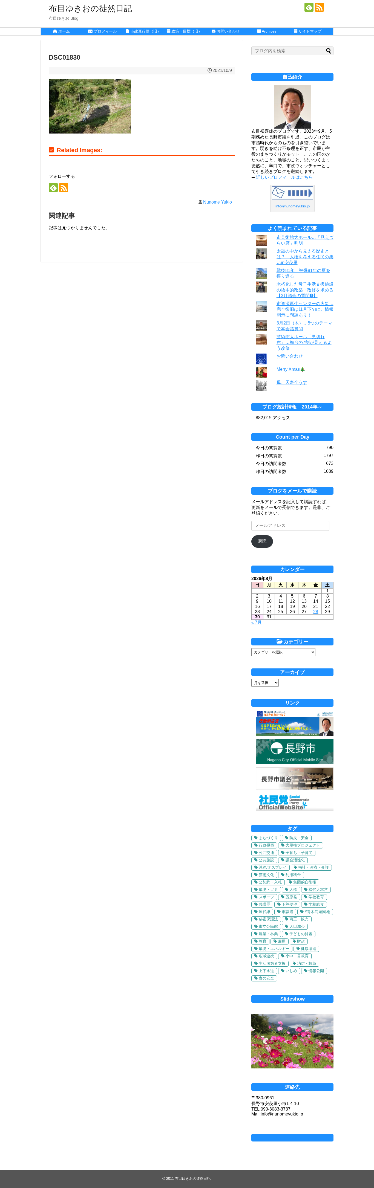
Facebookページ (292, 1137)
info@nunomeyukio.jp (292, 206)
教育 (262, 941)
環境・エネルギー (274, 948)
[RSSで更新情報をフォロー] (319, 7)
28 (315, 611)
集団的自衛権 (304, 882)
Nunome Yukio (217, 202)
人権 (293, 889)
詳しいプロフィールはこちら (284, 177)
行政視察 (266, 845)
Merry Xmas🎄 (291, 369)
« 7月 (256, 622)
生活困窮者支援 (272, 963)
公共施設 (266, 860)
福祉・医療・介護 (313, 867)
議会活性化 (295, 860)
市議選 (287, 911)
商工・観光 (299, 919)
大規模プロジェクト (303, 845)
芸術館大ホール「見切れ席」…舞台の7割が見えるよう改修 (304, 342)
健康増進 (308, 948)
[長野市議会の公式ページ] (294, 788)
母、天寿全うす (292, 382)
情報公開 (316, 971)
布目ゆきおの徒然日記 (90, 8)
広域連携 (266, 956)
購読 (262, 541)
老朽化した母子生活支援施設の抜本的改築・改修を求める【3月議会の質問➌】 (305, 290)
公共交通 (266, 852)
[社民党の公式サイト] (294, 809)
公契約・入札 (270, 882)
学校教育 (316, 897)
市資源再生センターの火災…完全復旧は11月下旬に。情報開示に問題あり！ (305, 309)
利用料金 (293, 875)
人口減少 (297, 926)
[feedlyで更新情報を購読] (308, 7)
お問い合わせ (290, 356)
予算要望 (289, 904)
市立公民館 (268, 926)
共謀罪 (264, 904)
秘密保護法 (268, 919)
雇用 (282, 941)
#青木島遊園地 (317, 911)
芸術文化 (266, 875)
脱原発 (291, 897)
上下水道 (266, 971)
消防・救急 (306, 963)
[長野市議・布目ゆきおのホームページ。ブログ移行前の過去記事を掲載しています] (294, 734)
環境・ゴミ (268, 889)
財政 (301, 941)
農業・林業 (268, 934)
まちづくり (268, 838)
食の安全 (266, 978)
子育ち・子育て (299, 852)
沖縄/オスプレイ (273, 867)
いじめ (291, 971)
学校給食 (316, 904)
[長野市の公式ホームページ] (294, 762)
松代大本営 (318, 889)
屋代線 (264, 911)
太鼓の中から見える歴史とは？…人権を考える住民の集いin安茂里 (305, 257)
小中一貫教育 (297, 956)
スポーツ (266, 897)
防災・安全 (299, 838)
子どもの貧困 (300, 934)
